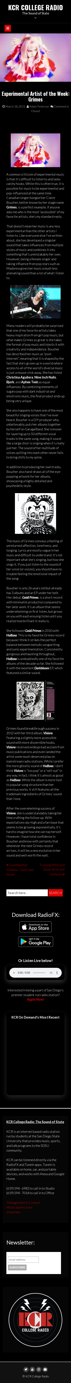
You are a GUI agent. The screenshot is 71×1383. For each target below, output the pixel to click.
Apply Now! (35, 999)
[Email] (45, 1369)
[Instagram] (39, 1369)
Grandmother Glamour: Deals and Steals (20, 869)
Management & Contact (23, 1202)
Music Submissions (19, 1207)
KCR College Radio (35, 7)
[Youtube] (32, 1369)
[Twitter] (26, 1369)
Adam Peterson (39, 106)
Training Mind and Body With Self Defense (52, 869)
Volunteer (13, 1212)
